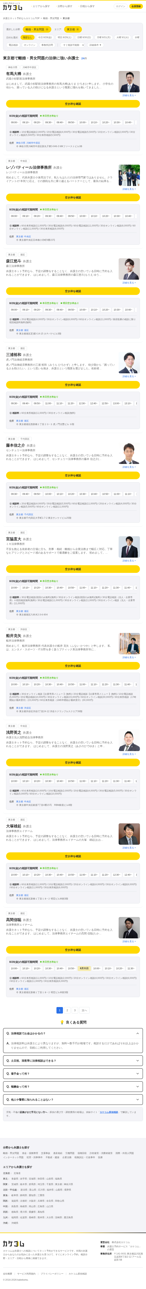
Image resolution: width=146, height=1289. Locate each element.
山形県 (49, 1178)
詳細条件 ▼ (96, 45)
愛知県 (32, 1195)
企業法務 (66, 1157)
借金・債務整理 (30, 1153)
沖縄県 (14, 1223)
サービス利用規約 (26, 1273)
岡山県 (32, 1206)
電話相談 (13, 45)
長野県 (67, 1189)
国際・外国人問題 (125, 1153)
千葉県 (49, 1184)
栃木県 (23, 1184)
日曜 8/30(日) (84, 37)
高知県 (41, 1212)
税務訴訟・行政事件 (85, 1157)
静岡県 (23, 1195)
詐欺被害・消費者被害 (101, 1153)
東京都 (58, 1184)
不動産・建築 (52, 1157)
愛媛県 (32, 1212)
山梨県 (59, 1189)
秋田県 (41, 1178)
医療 (100, 1157)
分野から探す (64, 6)
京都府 (23, 1201)
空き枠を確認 (73, 103)
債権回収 (82, 1153)
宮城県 (32, 1178)
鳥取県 (14, 1206)
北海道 (17, 1173)
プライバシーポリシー (52, 1273)
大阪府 (32, 1201)
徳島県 (14, 1212)
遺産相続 (57, 1153)
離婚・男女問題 (51, 18)
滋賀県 (14, 1201)
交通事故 (45, 1153)
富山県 (32, 1189)
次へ (84, 1010)
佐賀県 (23, 1217)
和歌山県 (59, 1201)
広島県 (41, 1206)
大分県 (49, 1217)
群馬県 (32, 1184)
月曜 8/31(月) (103, 37)
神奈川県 (68, 1184)
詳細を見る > (129, 95)
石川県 (41, 1189)
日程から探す (87, 6)
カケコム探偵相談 (109, 1112)
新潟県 (24, 1189)
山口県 (49, 1206)
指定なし (27, 37)
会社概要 (7, 1273)
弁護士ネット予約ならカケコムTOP (21, 18)
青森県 (14, 1178)
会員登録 (136, 6)
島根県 (23, 1206)
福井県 (50, 1189)
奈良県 (49, 1201)
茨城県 (14, 1184)
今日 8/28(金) (45, 37)
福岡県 (14, 1217)
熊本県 (41, 1217)
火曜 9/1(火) (123, 37)
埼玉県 (41, 1184)
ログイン (120, 6)
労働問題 (70, 1153)
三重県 (41, 1195)
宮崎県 (58, 1217)
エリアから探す (40, 6)
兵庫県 (41, 1201)
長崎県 (32, 1217)
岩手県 (23, 1178)
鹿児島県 (68, 1217)
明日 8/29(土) (64, 37)
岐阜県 (14, 1195)
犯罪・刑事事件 (35, 1157)
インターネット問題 (13, 1157)
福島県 (58, 1178)
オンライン (29, 45)
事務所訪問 (47, 45)
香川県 (23, 1212)
